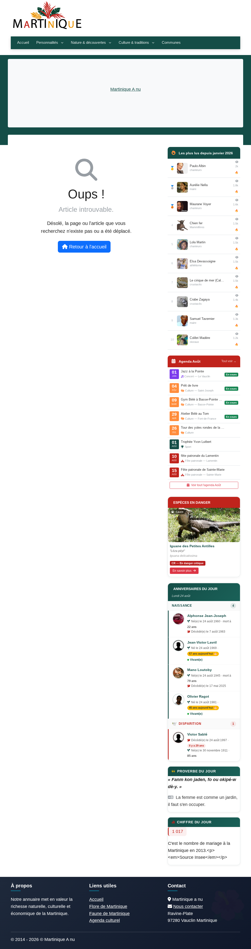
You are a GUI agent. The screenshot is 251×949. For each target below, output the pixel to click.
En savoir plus (182, 570)
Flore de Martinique (108, 906)
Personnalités (47, 43)
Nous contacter (188, 906)
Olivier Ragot (198, 696)
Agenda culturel (104, 920)
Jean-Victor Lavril (202, 642)
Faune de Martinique (109, 913)
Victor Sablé (197, 734)
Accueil (23, 43)
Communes (171, 43)
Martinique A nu (125, 89)
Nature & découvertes (88, 43)
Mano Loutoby (199, 670)
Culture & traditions (134, 43)
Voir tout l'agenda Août (205, 485)
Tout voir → (228, 361)
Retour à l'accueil (87, 246)
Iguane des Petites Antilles (192, 546)
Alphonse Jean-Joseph (206, 616)
